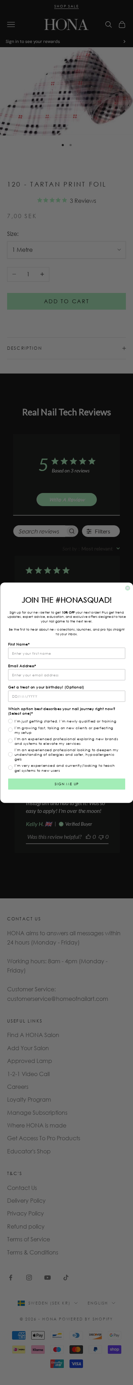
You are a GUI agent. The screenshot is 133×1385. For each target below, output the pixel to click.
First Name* (19, 644)
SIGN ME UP (66, 783)
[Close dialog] (127, 588)
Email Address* (22, 665)
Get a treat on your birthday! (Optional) (46, 687)
